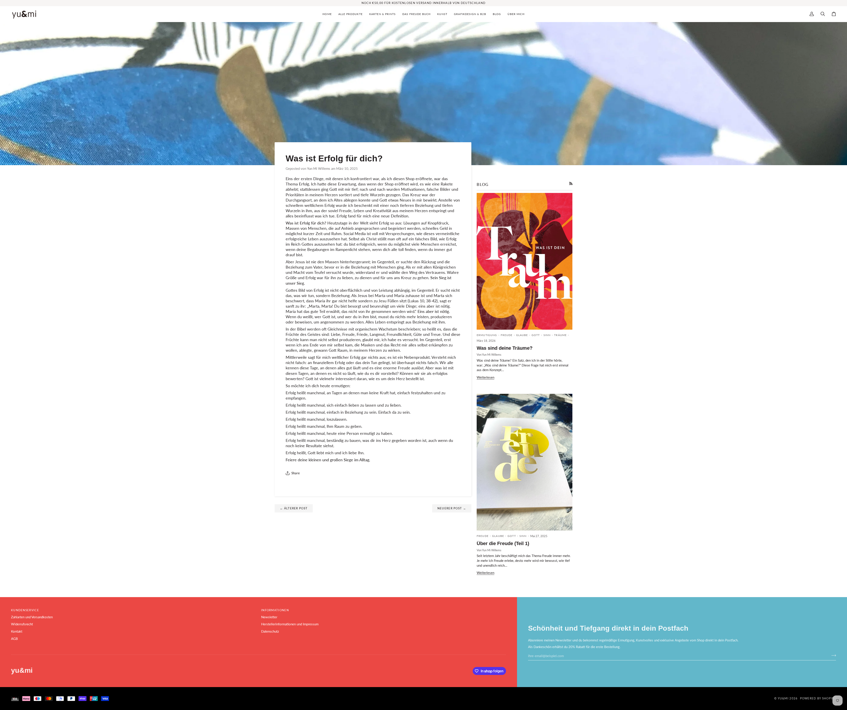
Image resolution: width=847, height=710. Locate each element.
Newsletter (269, 617)
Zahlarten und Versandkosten (32, 617)
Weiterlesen (485, 377)
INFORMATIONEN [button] (275, 610)
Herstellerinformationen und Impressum (290, 624)
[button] (350, 14)
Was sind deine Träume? (504, 348)
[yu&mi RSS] (571, 183)
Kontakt (16, 631)
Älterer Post (293, 508)
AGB (14, 639)
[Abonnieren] (832, 655)
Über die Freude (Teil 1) (503, 543)
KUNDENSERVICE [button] (25, 610)
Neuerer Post (451, 508)
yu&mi (783, 698)
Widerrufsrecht (22, 624)
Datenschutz (270, 631)
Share (295, 473)
